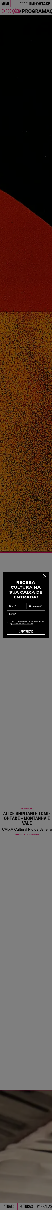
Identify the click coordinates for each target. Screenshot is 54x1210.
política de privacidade (22, 624)
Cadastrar (26, 631)
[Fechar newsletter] (44, 575)
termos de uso (37, 621)
